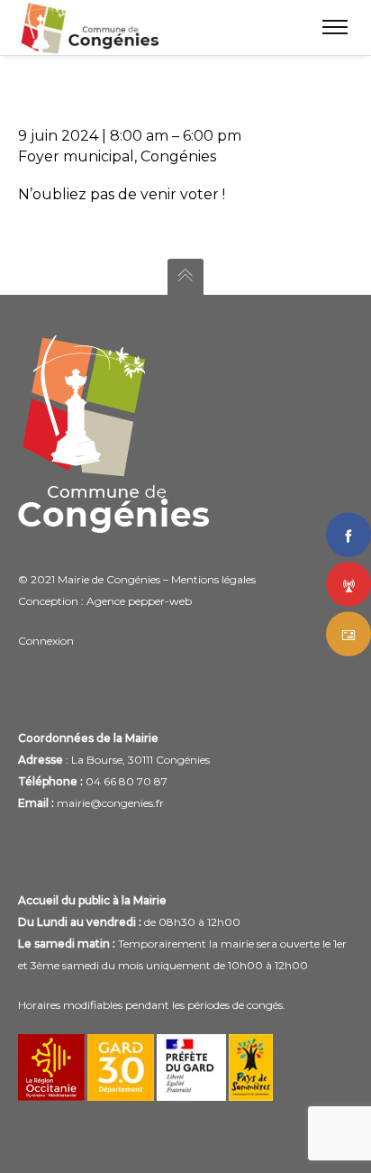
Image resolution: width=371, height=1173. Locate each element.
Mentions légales (213, 579)
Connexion (46, 640)
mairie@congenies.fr (110, 803)
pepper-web (160, 601)
